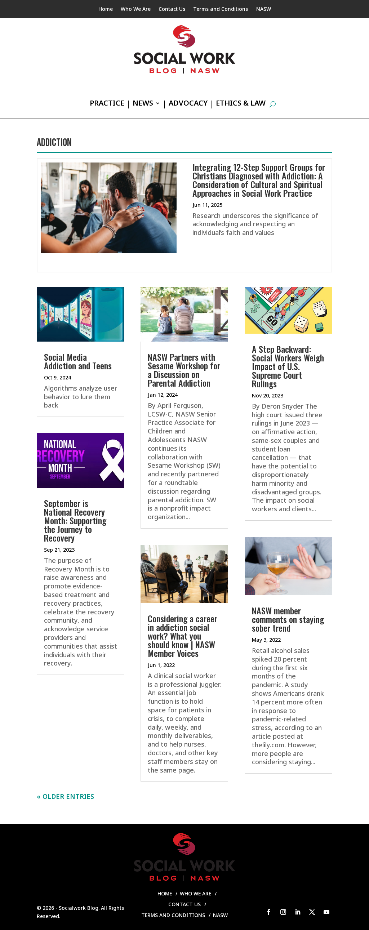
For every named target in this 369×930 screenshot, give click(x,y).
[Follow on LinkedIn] (297, 912)
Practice (107, 104)
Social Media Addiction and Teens (78, 361)
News (143, 104)
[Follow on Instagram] (283, 912)
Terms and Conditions (220, 9)
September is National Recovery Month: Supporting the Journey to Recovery (75, 520)
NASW (263, 9)
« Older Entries (65, 796)
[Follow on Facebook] (269, 912)
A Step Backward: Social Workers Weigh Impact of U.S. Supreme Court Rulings (288, 366)
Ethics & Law (241, 104)
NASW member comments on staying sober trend (288, 619)
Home (105, 9)
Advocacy (188, 104)
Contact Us (172, 9)
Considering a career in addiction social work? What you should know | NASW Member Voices (182, 635)
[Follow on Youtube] (326, 912)
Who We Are (136, 9)
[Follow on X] (312, 912)
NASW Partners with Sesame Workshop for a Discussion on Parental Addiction (184, 369)
